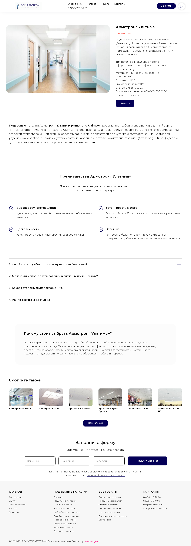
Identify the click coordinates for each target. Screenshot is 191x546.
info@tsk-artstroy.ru (153, 504)
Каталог (91, 3)
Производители (17, 504)
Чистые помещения (109, 512)
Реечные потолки (63, 504)
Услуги (106, 3)
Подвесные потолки (70, 491)
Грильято (58, 497)
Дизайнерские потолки (66, 516)
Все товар (106, 491)
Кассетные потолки (64, 508)
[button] (166, 6)
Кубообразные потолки (67, 512)
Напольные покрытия (110, 500)
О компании (75, 3)
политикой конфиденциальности (106, 475)
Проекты (14, 512)
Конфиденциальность (155, 508)
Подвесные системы (65, 519)
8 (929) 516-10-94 (151, 500)
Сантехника (104, 519)
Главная (15, 491)
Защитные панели (63, 527)
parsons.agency (92, 541)
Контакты (119, 3)
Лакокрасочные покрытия (112, 516)
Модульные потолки (65, 500)
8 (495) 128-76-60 (77, 8)
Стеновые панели (108, 504)
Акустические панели (65, 523)
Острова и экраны (64, 531)
